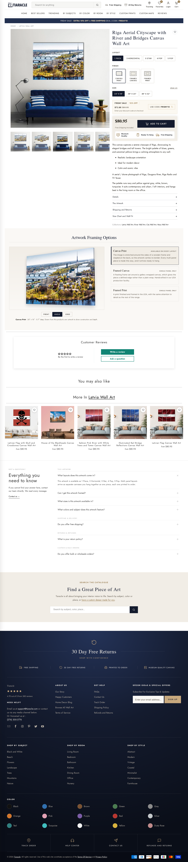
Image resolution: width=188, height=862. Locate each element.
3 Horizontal (133, 58)
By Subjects (69, 13)
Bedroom (71, 757)
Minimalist (132, 772)
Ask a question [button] (117, 358)
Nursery (70, 783)
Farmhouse (132, 783)
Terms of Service (62, 712)
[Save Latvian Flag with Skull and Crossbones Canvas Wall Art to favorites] (34, 409)
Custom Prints (127, 13)
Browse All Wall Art (64, 707)
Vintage (131, 762)
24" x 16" (118, 94)
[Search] (97, 5)
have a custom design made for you (98, 599)
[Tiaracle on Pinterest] (29, 726)
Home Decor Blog (63, 702)
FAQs (96, 691)
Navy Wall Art (162, 224)
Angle (57, 314)
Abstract (131, 751)
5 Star (148, 58)
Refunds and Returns (103, 712)
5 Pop (170, 58)
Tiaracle (17, 856)
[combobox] (62, 5)
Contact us (14, 496)
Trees (9, 772)
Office (70, 778)
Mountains (11, 778)
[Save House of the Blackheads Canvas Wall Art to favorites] (70, 409)
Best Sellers (38, 13)
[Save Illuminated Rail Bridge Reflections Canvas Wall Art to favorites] (143, 409)
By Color (85, 13)
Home (24, 13)
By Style (111, 13)
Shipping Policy (101, 707)
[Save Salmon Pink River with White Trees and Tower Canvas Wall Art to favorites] (106, 409)
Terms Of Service (84, 856)
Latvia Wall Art (26, 26)
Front (46, 314)
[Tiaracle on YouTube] (42, 726)
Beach (10, 757)
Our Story (59, 691)
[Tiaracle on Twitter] (36, 726)
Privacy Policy (101, 856)
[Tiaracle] (17, 5)
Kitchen (70, 767)
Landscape (12, 767)
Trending (54, 13)
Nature (10, 783)
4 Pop (159, 58)
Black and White (14, 751)
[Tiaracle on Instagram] (22, 726)
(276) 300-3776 (14, 719)
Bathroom (71, 762)
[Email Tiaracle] (9, 726)
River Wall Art (139, 224)
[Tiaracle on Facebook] (15, 726)
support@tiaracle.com (28, 708)
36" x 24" (132, 94)
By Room (98, 13)
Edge (68, 314)
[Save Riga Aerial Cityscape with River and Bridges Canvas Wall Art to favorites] (174, 32)
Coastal (130, 767)
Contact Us (99, 697)
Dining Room (73, 772)
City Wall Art (151, 224)
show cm (174, 88)
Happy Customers (63, 697)
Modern (131, 757)
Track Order (99, 702)
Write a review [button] (117, 351)
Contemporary (134, 778)
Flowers (10, 762)
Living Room (73, 751)
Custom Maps (146, 13)
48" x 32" (146, 94)
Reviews (162, 13)
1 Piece (117, 58)
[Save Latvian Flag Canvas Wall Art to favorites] (179, 409)
